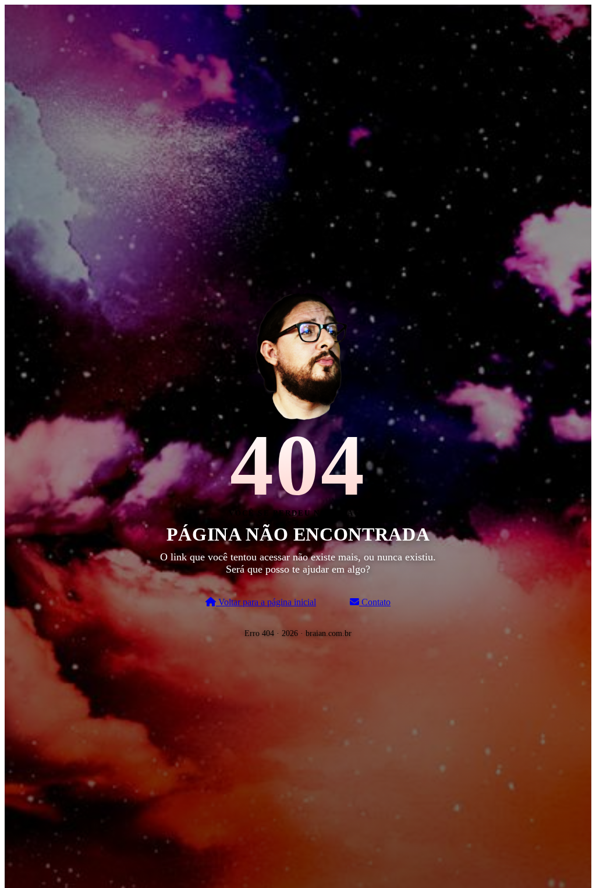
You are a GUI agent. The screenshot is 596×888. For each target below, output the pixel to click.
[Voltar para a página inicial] (298, 354)
